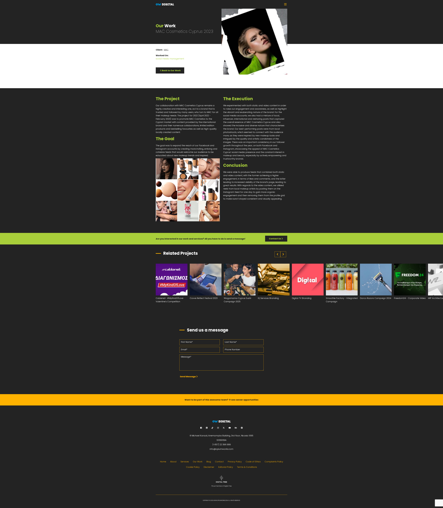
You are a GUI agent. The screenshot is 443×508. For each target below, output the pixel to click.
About (173, 461)
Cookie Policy (193, 467)
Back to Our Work (171, 70)
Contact (219, 461)
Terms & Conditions (247, 467)
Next (283, 254)
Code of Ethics (253, 461)
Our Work (197, 461)
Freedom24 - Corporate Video (410, 298)
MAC (166, 49)
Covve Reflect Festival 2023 (203, 298)
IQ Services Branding (268, 298)
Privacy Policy (235, 461)
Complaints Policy (274, 461)
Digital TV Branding (301, 298)
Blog (208, 461)
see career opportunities (244, 399)
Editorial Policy (225, 467)
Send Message (188, 376)
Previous (277, 254)
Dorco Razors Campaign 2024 (375, 298)
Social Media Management (170, 58)
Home (163, 461)
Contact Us (275, 238)
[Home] (221, 4)
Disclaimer (209, 467)
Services (185, 461)
